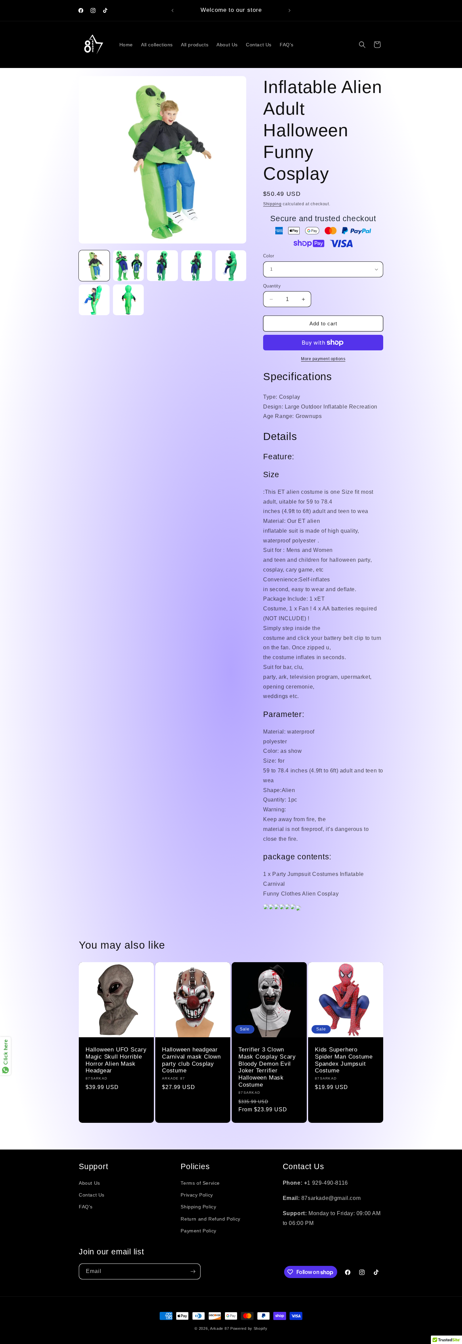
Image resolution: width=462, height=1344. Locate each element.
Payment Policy (198, 1230)
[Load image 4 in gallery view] (196, 265)
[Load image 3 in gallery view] (162, 265)
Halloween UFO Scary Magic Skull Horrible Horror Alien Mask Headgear (116, 1060)
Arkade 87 (219, 1328)
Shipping (272, 204)
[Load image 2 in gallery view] (128, 265)
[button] (362, 44)
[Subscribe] (192, 1271)
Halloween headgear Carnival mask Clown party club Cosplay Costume (191, 1060)
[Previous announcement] (172, 10)
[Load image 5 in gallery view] (230, 265)
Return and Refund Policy (210, 1219)
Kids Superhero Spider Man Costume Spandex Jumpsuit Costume (344, 1060)
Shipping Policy (198, 1206)
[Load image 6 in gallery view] (94, 299)
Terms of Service (200, 1183)
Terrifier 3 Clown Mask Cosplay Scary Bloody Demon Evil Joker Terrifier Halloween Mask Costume (267, 1067)
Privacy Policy (197, 1195)
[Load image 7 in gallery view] (128, 299)
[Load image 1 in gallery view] (94, 265)
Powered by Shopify (249, 1328)
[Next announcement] (289, 10)
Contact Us (92, 1195)
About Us (89, 1183)
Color (268, 255)
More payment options (323, 358)
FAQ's (86, 1206)
